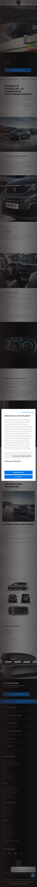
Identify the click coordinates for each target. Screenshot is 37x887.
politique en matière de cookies (21, 456)
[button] (28, 412)
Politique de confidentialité (12, 461)
